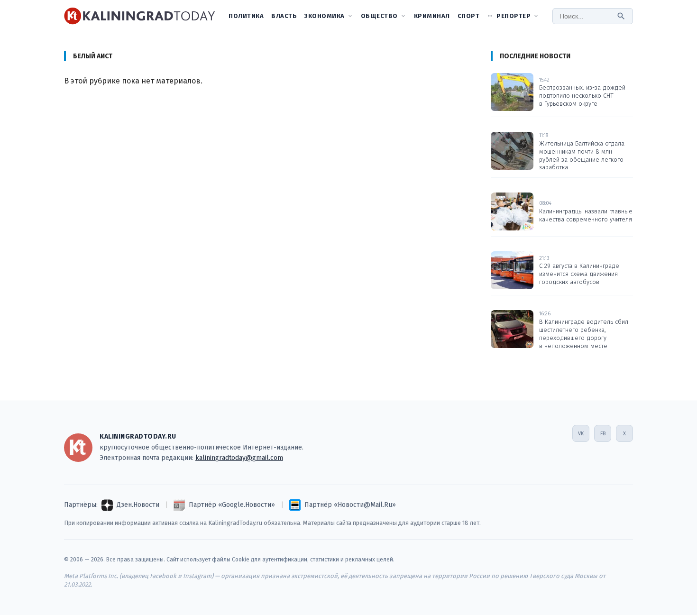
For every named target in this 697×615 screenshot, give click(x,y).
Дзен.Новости (138, 505)
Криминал (432, 15)
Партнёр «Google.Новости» (232, 505)
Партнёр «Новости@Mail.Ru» (350, 505)
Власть (284, 15)
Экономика (324, 15)
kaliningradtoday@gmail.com (239, 458)
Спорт (469, 15)
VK (581, 434)
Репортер (513, 15)
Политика (246, 15)
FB (602, 434)
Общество (379, 15)
